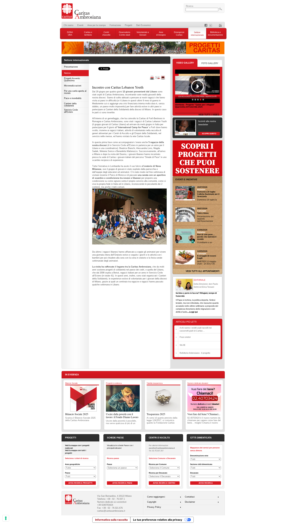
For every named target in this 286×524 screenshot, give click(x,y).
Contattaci (190, 497)
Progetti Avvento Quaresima (72, 79)
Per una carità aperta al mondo (75, 92)
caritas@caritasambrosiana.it (111, 511)
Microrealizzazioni (72, 85)
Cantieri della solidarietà (70, 104)
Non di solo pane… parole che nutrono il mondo (206, 236)
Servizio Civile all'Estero (71, 111)
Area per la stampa (96, 25)
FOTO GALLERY (209, 63)
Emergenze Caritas (179, 33)
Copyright (151, 502)
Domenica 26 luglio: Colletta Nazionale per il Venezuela (208, 194)
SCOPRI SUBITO (209, 134)
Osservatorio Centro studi (124, 33)
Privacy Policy (154, 507)
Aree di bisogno (161, 33)
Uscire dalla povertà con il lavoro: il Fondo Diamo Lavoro (122, 415)
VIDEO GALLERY (185, 63)
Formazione (115, 25)
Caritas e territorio (88, 33)
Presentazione (71, 67)
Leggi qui (193, 312)
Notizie (67, 73)
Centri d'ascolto (106, 33)
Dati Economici (143, 25)
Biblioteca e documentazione (215, 33)
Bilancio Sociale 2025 (76, 414)
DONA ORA (70, 33)
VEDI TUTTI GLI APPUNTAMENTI (202, 271)
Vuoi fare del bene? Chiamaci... (203, 414)
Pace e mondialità (72, 98)
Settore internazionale (197, 33)
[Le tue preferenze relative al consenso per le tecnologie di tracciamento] (6, 518)
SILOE (182, 345)
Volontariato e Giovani (143, 33)
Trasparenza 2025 (156, 414)
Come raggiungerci (156, 497)
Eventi (80, 25)
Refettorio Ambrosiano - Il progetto (195, 353)
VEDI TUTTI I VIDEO (208, 115)
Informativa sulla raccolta (111, 519)
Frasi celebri (185, 337)
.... (188, 312)
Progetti (128, 25)
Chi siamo (68, 25)
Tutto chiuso (203, 213)
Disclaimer (190, 502)
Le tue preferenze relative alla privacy (157, 519)
